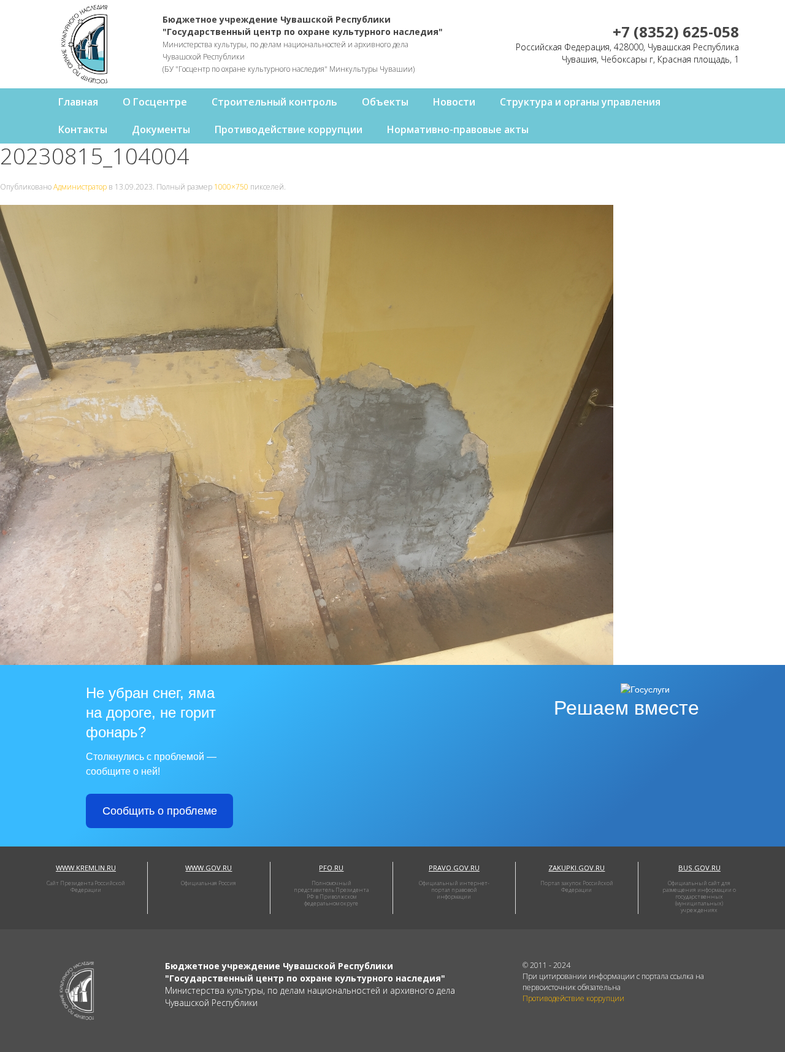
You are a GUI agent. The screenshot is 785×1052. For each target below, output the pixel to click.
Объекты (385, 102)
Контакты (82, 129)
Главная (78, 102)
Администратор (80, 187)
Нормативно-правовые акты (458, 129)
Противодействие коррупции (288, 129)
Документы (161, 129)
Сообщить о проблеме (159, 811)
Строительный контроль (274, 102)
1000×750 (231, 187)
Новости (454, 102)
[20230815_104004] (306, 434)
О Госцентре (155, 102)
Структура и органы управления (580, 102)
